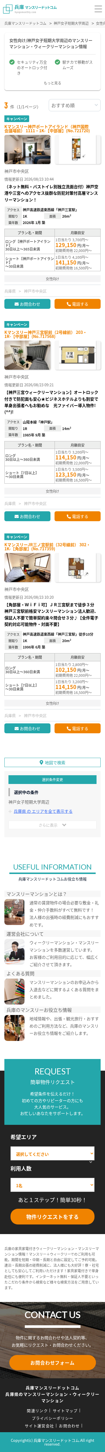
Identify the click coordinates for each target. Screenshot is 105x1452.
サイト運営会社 (39, 1426)
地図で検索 (55, 762)
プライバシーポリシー (53, 1418)
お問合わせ (30, 304)
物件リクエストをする (52, 1216)
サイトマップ (65, 1410)
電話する (80, 304)
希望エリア (23, 1137)
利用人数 (21, 1168)
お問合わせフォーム (52, 1362)
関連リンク (37, 1410)
